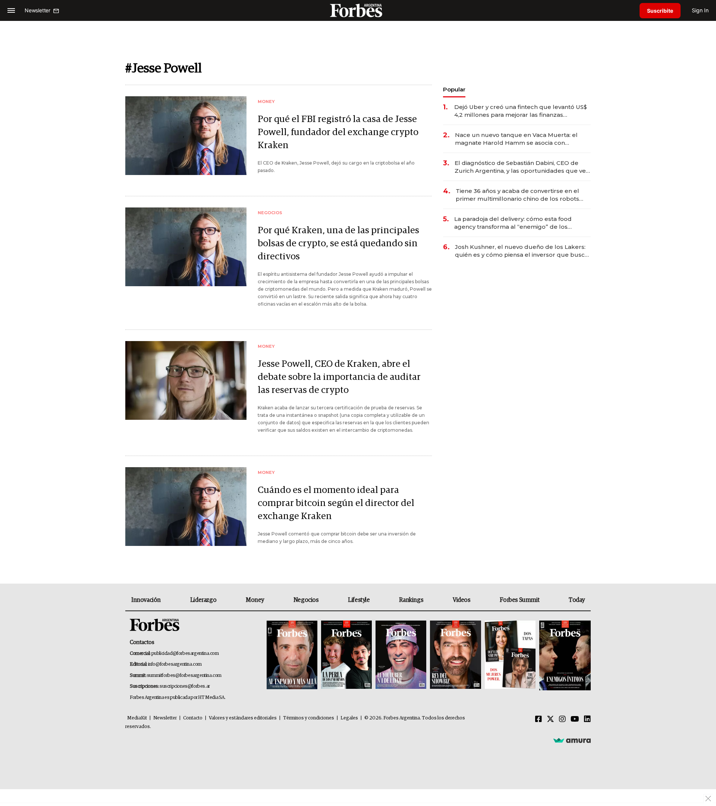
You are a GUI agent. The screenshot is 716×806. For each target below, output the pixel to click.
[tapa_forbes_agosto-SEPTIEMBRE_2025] (564, 655)
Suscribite (660, 10)
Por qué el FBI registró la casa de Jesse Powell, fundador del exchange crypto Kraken (338, 132)
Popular (454, 89)
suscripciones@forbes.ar (185, 686)
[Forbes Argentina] (358, 10)
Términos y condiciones (308, 718)
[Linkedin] (587, 719)
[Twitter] (550, 719)
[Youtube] (575, 719)
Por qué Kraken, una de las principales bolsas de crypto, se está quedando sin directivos (338, 243)
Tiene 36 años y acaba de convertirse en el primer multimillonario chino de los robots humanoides (517, 195)
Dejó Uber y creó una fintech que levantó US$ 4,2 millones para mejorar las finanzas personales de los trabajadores (520, 111)
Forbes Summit (519, 600)
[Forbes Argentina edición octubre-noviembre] (510, 655)
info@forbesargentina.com (175, 664)
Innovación (146, 600)
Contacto (192, 718)
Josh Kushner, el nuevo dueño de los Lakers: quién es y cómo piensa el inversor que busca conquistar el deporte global (521, 251)
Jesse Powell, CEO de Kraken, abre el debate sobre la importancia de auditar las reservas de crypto (339, 377)
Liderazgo (203, 600)
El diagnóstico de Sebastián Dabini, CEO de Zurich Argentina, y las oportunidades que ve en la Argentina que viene (520, 167)
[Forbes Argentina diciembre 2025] (455, 655)
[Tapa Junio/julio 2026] (292, 655)
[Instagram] (562, 719)
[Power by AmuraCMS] (572, 740)
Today (577, 600)
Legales (349, 718)
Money (255, 600)
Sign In (700, 10)
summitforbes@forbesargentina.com (184, 675)
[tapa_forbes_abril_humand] (346, 655)
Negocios (306, 600)
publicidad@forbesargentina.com (185, 653)
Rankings (411, 600)
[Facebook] (538, 719)
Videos (462, 600)
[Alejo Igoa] (401, 655)
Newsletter (165, 718)
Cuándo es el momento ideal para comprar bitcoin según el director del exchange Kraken (336, 503)
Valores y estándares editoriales (243, 718)
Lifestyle (359, 600)
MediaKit (137, 718)
